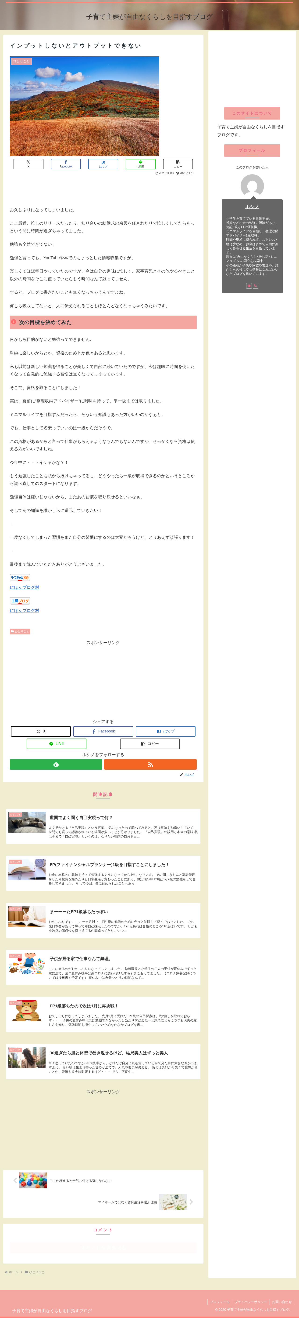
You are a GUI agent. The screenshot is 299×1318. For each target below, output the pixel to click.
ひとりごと (22, 631)
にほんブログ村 (24, 587)
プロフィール (220, 1302)
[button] (178, 164)
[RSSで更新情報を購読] (150, 764)
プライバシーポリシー (251, 1302)
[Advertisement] (103, 189)
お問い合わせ (282, 1302)
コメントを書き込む (103, 1247)
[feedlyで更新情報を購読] (56, 764)
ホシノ (252, 206)
